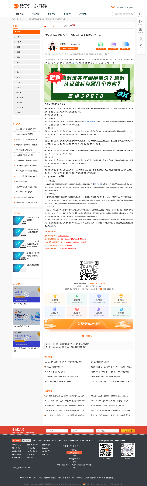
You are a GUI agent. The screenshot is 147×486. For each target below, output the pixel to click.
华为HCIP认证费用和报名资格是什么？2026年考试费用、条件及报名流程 (117, 415)
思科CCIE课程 (16, 454)
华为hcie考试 (31, 454)
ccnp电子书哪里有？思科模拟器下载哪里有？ (107, 376)
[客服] (101, 45)
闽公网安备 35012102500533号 (95, 484)
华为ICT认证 (31, 478)
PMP (18, 67)
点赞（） (90, 335)
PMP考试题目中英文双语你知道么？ (28, 171)
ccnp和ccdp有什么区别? (24, 134)
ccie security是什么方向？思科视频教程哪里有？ (70, 347)
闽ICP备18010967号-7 (115, 484)
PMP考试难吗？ (22, 181)
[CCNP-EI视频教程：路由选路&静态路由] (26, 339)
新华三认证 (71, 478)
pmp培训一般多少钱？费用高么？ (28, 144)
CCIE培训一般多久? (65, 245)
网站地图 (100, 478)
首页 (21, 19)
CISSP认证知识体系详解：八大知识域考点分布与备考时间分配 (68, 415)
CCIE (27, 19)
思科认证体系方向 (90, 54)
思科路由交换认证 (103, 54)
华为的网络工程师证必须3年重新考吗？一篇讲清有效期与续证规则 (114, 367)
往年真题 (140, 32)
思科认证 (75, 63)
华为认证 (45, 448)
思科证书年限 (78, 54)
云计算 (18, 87)
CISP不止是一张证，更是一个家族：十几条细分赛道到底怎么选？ (69, 401)
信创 (18, 82)
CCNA (18, 42)
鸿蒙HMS (19, 107)
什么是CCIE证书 (63, 236)
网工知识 (19, 97)
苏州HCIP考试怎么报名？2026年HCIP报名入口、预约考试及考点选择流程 (71, 396)
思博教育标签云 (109, 478)
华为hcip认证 (16, 448)
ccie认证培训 (31, 448)
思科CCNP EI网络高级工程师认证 (75, 242)
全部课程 (19, 13)
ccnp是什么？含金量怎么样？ (26, 129)
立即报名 (128, 430)
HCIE (18, 47)
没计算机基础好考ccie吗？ (100, 362)
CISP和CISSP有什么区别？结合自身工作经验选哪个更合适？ (67, 405)
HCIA (18, 57)
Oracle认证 (79, 478)
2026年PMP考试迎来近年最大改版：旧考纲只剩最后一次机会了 (113, 401)
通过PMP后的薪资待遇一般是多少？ (28, 187)
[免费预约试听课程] (89, 326)
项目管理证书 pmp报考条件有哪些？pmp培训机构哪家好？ (112, 371)
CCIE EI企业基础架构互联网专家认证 (73, 239)
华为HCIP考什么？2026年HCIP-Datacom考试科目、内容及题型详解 (69, 410)
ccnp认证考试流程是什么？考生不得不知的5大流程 (63, 362)
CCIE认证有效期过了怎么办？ (56, 371)
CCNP (18, 37)
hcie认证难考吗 (32, 451)
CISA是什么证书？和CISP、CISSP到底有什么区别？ (110, 396)
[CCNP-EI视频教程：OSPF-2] (26, 294)
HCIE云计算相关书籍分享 (54, 367)
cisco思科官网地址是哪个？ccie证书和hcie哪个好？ (71, 344)
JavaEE (19, 102)
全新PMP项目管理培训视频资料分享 (28, 160)
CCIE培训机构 (16, 451)
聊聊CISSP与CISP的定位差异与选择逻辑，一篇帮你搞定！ (112, 410)
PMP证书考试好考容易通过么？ (27, 176)
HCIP (18, 52)
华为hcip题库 (46, 445)
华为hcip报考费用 (33, 445)
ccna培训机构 (16, 445)
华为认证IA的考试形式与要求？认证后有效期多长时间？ (111, 381)
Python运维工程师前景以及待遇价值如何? (28, 139)
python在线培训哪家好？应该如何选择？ (28, 202)
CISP (18, 77)
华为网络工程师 (17, 457)
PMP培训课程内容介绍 (24, 150)
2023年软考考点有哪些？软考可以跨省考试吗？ (62, 376)
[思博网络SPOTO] (30, 5)
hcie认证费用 (46, 451)
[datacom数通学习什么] (26, 316)
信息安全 (54, 478)
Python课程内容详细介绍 (25, 197)
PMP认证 (40, 478)
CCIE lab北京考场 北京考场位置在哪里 (59, 381)
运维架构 (47, 478)
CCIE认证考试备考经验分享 (67, 248)
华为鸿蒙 (93, 478)
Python (18, 112)
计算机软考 (62, 478)
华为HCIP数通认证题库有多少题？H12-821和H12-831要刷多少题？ (115, 405)
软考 (18, 72)
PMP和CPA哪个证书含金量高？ (27, 166)
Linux (18, 62)
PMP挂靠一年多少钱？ (24, 192)
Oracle (18, 92)
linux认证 (45, 454)
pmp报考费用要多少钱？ (25, 155)
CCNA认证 (97, 184)
